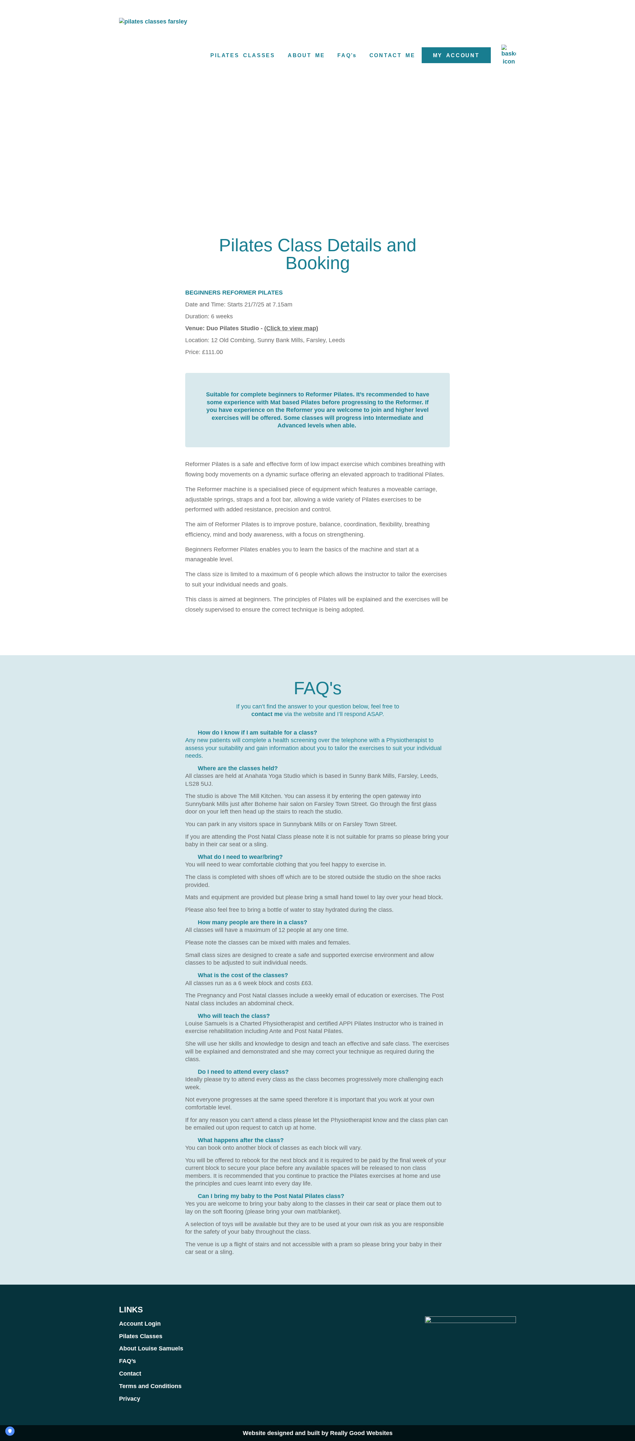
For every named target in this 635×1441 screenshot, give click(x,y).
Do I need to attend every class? (243, 1071)
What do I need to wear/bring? (240, 857)
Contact (130, 1373)
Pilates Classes (140, 1336)
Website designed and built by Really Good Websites (318, 1433)
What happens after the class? (241, 1140)
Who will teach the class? (234, 1016)
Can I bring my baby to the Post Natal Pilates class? (271, 1196)
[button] (317, 733)
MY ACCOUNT (456, 55)
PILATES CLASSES (242, 55)
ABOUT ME (306, 55)
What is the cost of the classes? (243, 975)
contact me (267, 714)
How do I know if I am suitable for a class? (257, 732)
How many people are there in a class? (252, 922)
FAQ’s (347, 55)
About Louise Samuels (151, 1348)
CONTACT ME (392, 55)
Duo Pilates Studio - (251, 328)
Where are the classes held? (238, 768)
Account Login (140, 1323)
